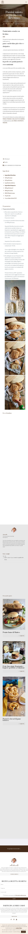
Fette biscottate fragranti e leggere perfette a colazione (14, 667)
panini (24, 23)
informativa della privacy (20, 895)
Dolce (6, 21)
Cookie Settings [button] (16, 931)
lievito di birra (17, 23)
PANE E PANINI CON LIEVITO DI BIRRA (14, 119)
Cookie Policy (19, 928)
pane (21, 23)
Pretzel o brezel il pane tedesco (12, 720)
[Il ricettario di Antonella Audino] (2, 2)
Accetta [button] (23, 931)
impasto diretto (7, 23)
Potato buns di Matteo (11, 632)
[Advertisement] (14, 139)
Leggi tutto (22, 635)
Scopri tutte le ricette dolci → (14, 848)
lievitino (12, 23)
